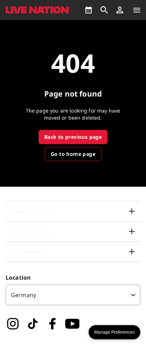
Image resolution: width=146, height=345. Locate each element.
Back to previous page (73, 136)
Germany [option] (23, 295)
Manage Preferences (114, 332)
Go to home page (73, 153)
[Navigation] (137, 10)
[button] (120, 10)
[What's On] (88, 10)
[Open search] (104, 10)
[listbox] (73, 295)
